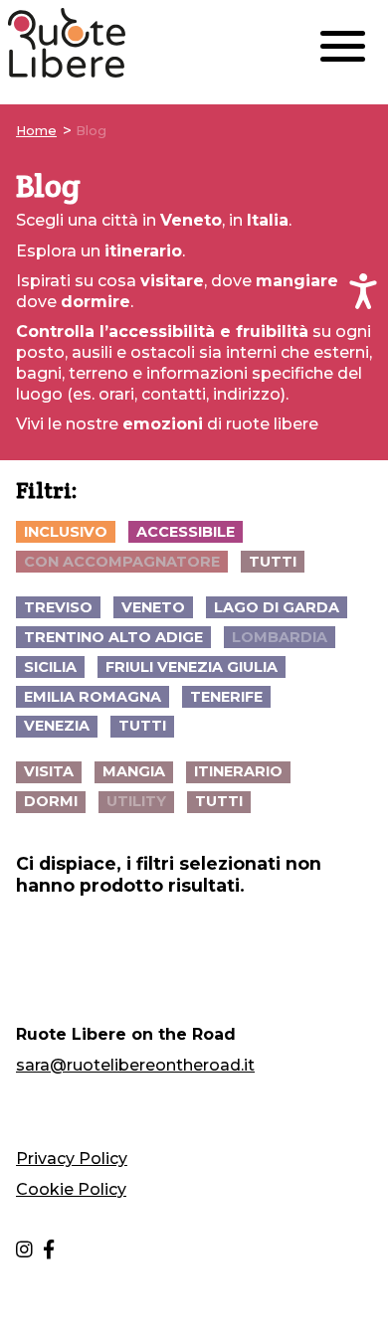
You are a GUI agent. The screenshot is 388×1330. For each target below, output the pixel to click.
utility (136, 801)
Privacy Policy (71, 1158)
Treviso (58, 607)
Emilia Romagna (92, 697)
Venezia (57, 726)
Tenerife (226, 697)
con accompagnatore (122, 562)
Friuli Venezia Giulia (191, 667)
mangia (133, 771)
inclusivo (65, 532)
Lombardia (279, 637)
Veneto (153, 607)
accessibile (185, 532)
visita (49, 771)
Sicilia (50, 667)
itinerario (238, 771)
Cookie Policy (71, 1189)
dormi (51, 801)
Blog (91, 130)
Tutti (272, 562)
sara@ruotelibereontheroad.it (135, 1065)
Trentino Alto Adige (113, 637)
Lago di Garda (276, 607)
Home (36, 130)
